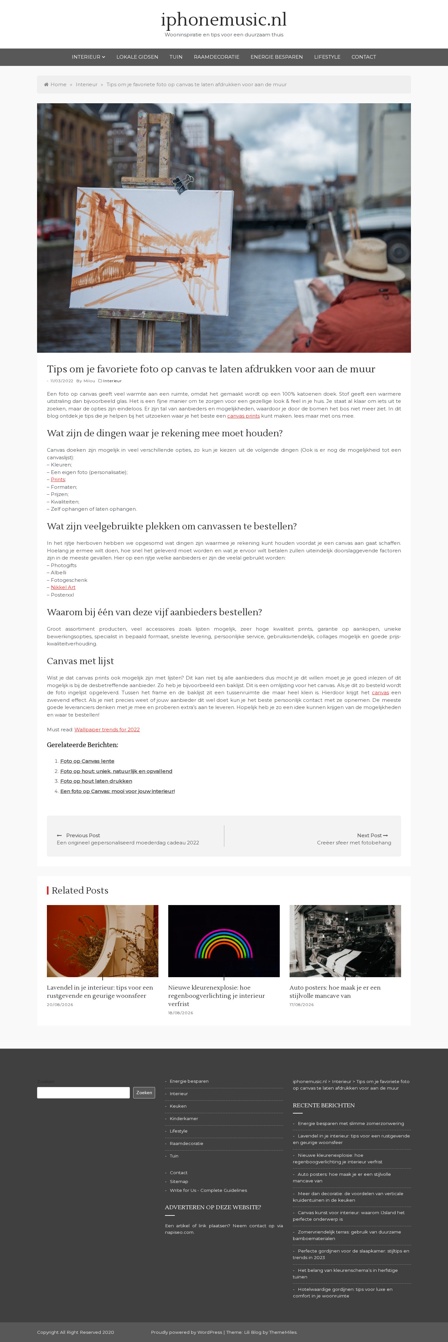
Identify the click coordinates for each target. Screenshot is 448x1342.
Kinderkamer (184, 1118)
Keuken (178, 1106)
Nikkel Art (63, 587)
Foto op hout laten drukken (96, 781)
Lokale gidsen (137, 57)
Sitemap (179, 1181)
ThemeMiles (282, 1332)
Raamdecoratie (216, 57)
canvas (380, 692)
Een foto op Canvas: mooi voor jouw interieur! (117, 791)
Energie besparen (277, 57)
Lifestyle (327, 57)
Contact (364, 57)
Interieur (86, 57)
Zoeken (45, 1081)
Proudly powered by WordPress (187, 1332)
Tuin (176, 57)
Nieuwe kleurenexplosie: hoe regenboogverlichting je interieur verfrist (216, 996)
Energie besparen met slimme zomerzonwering (351, 1123)
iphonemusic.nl (224, 20)
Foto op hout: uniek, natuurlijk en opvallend (116, 771)
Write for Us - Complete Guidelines (208, 1190)
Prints (58, 479)
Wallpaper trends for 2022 (107, 729)
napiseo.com (179, 1232)
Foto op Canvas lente (87, 761)
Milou (89, 380)
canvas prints (243, 416)
